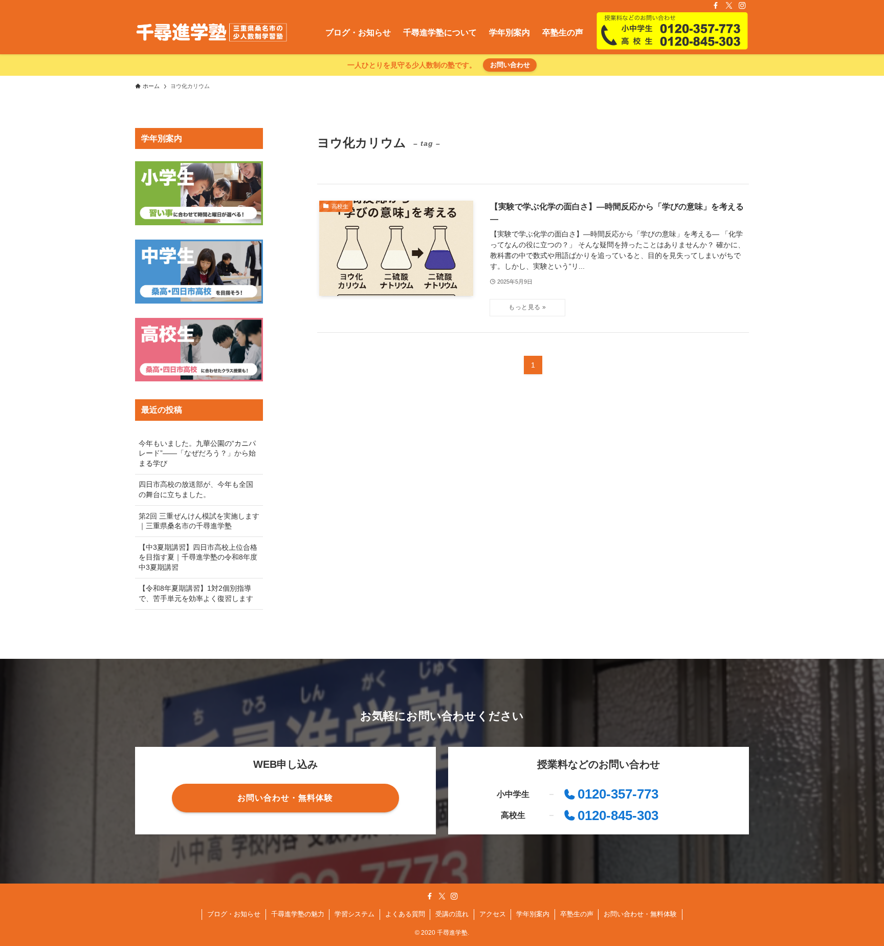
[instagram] (742, 5)
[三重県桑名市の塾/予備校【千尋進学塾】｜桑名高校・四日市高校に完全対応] (211, 33)
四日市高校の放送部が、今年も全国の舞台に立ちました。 (196, 489)
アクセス (492, 914)
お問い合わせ (510, 65)
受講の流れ (452, 914)
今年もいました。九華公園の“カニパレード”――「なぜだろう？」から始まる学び (197, 453)
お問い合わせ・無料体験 (640, 914)
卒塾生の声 (576, 914)
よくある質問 (405, 914)
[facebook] (715, 5)
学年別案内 (532, 914)
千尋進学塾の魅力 (297, 914)
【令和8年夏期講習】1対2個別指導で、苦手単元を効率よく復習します (196, 593)
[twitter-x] (729, 5)
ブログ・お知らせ (233, 914)
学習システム (354, 914)
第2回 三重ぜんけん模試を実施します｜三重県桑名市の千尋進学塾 (199, 521)
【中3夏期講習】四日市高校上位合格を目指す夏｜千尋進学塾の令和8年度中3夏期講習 (198, 557)
